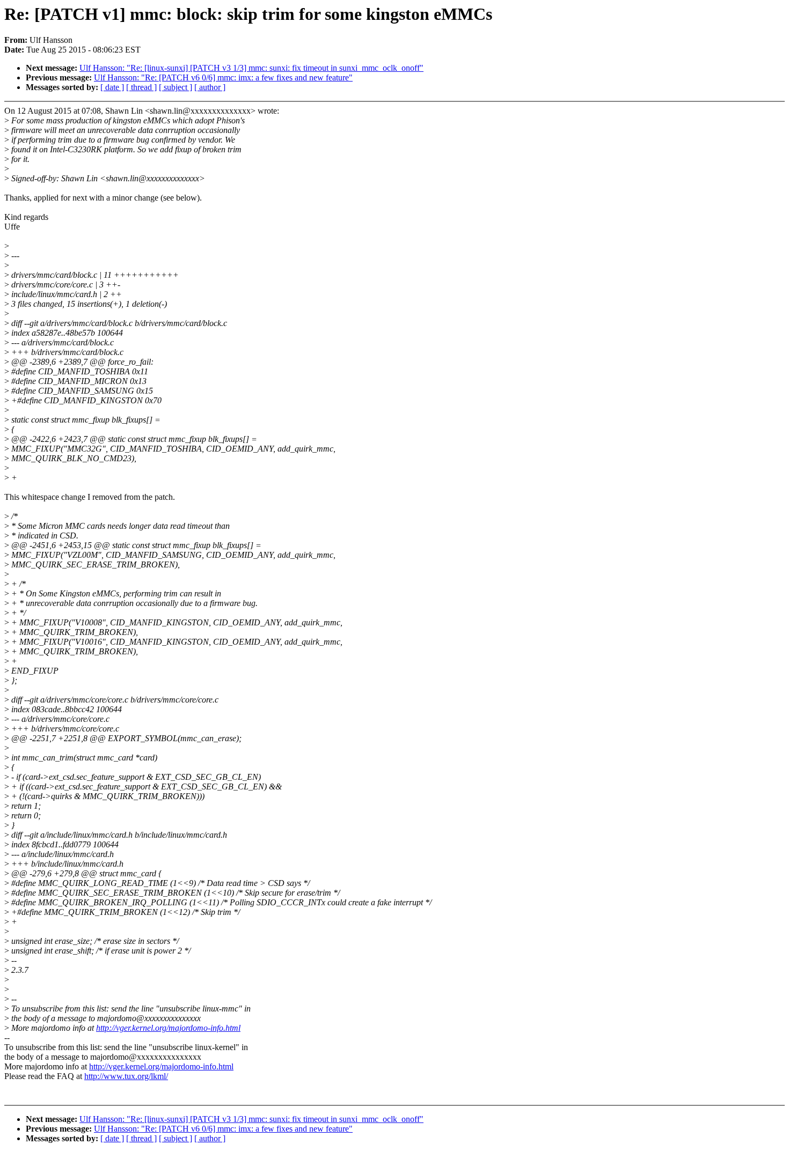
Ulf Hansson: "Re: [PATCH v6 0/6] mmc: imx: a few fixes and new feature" (223, 77)
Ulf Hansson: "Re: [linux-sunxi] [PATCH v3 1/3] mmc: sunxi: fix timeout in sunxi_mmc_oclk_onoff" (251, 67)
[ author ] (209, 87)
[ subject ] (175, 87)
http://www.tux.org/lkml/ (126, 1076)
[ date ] (112, 87)
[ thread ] (141, 87)
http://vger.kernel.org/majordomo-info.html (168, 1027)
